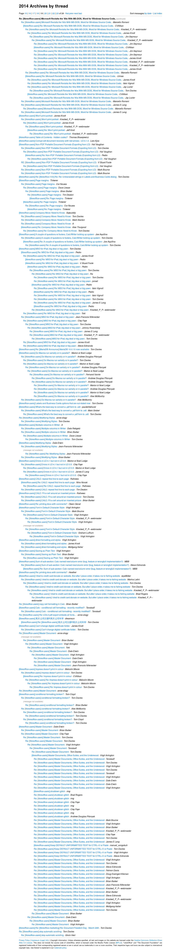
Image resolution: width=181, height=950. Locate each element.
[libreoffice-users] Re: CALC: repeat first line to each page (48, 482)
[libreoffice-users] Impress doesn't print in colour (41, 669)
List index (157, 13)
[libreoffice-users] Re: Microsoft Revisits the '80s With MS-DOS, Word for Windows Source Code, (68, 25)
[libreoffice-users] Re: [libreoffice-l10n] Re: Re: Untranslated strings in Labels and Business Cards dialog (67, 176)
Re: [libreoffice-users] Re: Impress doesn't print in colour (51, 679)
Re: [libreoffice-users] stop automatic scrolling (40, 931)
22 (53, 13)
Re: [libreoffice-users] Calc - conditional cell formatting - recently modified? (55, 611)
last (80, 13)
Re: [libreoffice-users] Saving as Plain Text (41, 554)
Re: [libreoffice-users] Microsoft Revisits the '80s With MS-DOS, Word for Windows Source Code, (66, 22)
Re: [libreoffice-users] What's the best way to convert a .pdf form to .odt (53, 410)
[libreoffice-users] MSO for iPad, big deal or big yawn (43, 248)
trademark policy (60, 947)
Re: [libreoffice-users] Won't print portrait (39, 119)
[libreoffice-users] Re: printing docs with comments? (43, 503)
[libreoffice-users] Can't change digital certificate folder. (44, 625)
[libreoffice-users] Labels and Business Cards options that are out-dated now (54, 403)
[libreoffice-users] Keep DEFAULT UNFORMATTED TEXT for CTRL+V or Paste (71, 845)
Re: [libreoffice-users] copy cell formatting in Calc (42, 604)
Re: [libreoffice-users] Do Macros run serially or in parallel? (48, 356)
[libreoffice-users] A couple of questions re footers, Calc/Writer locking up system (56, 234)
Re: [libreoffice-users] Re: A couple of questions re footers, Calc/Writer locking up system (66, 245)
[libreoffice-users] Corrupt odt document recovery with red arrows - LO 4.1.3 (54, 140)
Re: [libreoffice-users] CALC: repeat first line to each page (48, 489)
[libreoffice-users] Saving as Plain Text (37, 550)
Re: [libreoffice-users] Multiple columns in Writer (43, 428)
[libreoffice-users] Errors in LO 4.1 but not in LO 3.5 (42, 460)
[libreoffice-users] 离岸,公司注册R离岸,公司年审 (41, 618)
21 (49, 13)
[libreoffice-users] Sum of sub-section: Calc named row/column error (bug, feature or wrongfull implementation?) (71, 561)
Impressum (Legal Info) (40, 940)
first (67, 13)
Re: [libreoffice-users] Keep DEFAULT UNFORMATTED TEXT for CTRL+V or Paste (73, 848)
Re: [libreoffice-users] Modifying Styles (37, 417)
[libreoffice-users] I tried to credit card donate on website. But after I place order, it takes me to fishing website (69, 575)
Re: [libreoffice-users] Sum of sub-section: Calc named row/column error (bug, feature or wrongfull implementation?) (75, 565)
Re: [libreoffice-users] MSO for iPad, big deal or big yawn (47, 316)
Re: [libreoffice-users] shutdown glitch (51, 794)
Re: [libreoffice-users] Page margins (38, 184)
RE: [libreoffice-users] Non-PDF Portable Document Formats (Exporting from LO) (58, 162)
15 (26, 13)
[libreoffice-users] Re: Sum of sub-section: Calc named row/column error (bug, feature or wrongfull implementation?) (77, 568)
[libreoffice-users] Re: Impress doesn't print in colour (47, 676)
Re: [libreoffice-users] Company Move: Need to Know (46, 216)
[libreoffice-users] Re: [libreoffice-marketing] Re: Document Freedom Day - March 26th (59, 927)
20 (45, 13)
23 (57, 13)
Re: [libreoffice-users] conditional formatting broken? (45, 697)
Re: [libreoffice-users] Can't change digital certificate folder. (48, 629)
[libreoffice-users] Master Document (35, 726)
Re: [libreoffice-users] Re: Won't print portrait (50, 133)
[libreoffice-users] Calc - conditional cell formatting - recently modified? (52, 607)
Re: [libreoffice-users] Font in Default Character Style (45, 511)
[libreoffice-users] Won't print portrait (35, 115)
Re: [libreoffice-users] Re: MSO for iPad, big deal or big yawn (51, 255)
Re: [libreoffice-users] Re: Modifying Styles (45, 453)
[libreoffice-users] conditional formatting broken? (41, 694)
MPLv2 (119, 942)
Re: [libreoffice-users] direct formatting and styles (44, 543)
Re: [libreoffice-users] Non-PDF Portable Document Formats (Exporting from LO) (58, 148)
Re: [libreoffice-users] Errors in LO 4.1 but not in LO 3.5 (46, 464)
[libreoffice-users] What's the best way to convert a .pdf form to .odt (49, 406)
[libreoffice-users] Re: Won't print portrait (46, 130)
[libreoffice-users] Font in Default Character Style (41, 507)
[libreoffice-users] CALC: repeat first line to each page (44, 478)
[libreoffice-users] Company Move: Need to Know (42, 212)
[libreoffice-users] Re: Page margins (46, 198)
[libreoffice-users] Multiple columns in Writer (39, 424)
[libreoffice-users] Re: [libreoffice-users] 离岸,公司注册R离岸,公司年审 (53, 622)
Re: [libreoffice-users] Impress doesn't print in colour (45, 672)
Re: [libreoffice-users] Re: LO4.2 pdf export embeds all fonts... (47, 614)
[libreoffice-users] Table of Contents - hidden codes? (43, 137)
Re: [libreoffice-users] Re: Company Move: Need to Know (50, 230)
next (76, 13)
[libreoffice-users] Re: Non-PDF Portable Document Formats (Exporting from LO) (62, 155)
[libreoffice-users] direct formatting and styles (40, 539)
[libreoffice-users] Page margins (34, 180)
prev (71, 13)
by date (148, 13)
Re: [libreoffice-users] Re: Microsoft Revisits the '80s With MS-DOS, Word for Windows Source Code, (72, 29)
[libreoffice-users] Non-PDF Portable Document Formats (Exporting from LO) (54, 144)
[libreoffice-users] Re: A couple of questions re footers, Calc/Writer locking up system (62, 241)
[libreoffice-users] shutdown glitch (49, 791)
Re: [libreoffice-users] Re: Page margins (44, 205)
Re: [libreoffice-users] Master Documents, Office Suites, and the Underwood (69, 758)
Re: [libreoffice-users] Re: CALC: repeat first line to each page (52, 485)
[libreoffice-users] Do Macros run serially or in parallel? (44, 352)
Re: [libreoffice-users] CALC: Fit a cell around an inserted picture (51, 496)
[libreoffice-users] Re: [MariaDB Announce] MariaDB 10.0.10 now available (54, 349)
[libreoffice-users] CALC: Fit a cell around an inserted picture (47, 493)
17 (33, 13)
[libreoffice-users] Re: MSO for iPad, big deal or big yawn (47, 252)
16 (29, 13)
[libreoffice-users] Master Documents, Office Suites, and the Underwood (65, 755)
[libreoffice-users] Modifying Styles (35, 442)
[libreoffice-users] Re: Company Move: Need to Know (46, 227)
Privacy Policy (24, 940)
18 (37, 13)
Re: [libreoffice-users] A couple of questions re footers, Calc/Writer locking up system (60, 237)
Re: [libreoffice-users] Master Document (37, 633)
